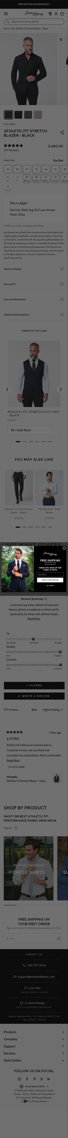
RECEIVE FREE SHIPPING (50, 580)
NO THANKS (50, 585)
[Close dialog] (64, 548)
